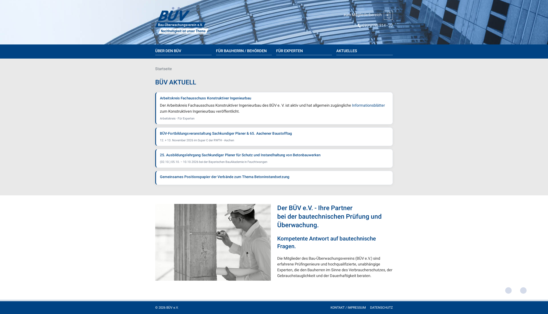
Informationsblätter (368, 105)
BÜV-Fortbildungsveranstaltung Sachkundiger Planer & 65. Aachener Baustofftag (226, 133)
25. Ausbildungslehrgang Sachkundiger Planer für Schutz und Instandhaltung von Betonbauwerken (240, 155)
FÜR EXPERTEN (289, 51)
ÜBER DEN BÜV (168, 51)
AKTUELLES (346, 51)
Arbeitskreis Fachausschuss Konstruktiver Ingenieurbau (205, 98)
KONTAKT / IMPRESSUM (348, 307)
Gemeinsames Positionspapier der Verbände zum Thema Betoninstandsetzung (224, 177)
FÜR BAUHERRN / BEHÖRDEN (241, 51)
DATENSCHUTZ (381, 307)
